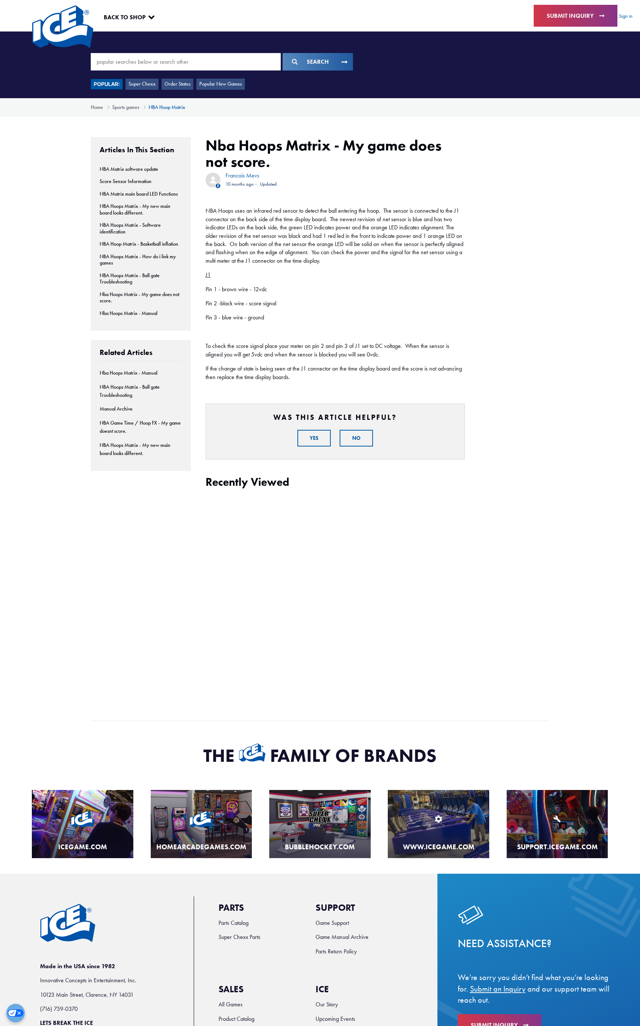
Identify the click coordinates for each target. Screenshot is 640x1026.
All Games (231, 1004)
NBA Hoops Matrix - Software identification (130, 228)
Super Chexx (142, 84)
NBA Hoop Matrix (167, 107)
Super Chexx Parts (239, 936)
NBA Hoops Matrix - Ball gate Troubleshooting (130, 278)
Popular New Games (220, 84)
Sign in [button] (626, 16)
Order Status (177, 84)
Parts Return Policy (336, 951)
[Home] (63, 26)
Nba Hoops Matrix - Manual (128, 313)
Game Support (332, 922)
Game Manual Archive (342, 936)
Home (97, 107)
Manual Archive (116, 409)
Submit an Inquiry (498, 989)
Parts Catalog (234, 922)
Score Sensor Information (125, 181)
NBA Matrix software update (129, 169)
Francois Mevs (242, 175)
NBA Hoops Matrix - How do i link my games (138, 259)
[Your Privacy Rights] (15, 1013)
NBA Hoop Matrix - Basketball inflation (139, 244)
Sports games (125, 107)
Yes (314, 438)
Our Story (327, 1004)
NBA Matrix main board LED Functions (139, 194)
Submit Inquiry (570, 15)
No (356, 438)
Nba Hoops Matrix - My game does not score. (139, 297)
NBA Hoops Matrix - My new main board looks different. (135, 209)
